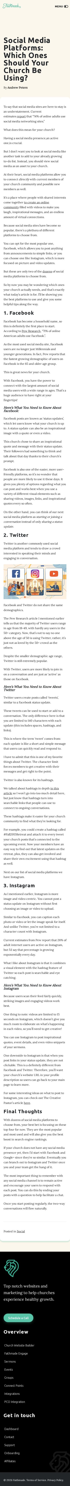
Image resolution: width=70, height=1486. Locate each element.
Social (21, 1231)
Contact (9, 1437)
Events (8, 1369)
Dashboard (11, 1429)
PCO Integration (14, 1401)
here (27, 1103)
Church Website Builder (19, 1345)
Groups (8, 1377)
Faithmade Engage (16, 1353)
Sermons (10, 1361)
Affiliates (10, 1461)
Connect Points (14, 1385)
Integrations (12, 1393)
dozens (47, 271)
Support (9, 1445)
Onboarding (12, 1453)
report (21, 116)
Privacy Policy (55, 1480)
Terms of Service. (36, 1480)
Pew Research (31, 331)
